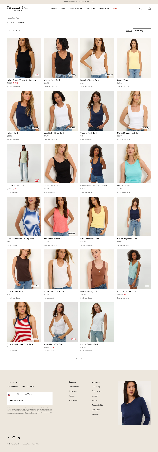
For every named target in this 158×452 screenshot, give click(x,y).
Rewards (95, 415)
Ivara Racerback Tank (89, 239)
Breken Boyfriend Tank (127, 239)
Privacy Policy (20, 413)
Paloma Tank (12, 133)
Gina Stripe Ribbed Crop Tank (20, 344)
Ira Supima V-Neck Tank (54, 239)
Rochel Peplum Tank (89, 344)
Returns (72, 396)
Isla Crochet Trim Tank (127, 292)
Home (9, 18)
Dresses (90, 8)
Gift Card (96, 410)
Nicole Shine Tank (52, 186)
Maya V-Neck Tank (52, 80)
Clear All (129, 31)
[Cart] (149, 8)
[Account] (145, 8)
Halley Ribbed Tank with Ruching (21, 80)
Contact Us (74, 387)
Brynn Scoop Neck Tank (54, 292)
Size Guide (73, 401)
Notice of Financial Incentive (31, 413)
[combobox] (11, 395)
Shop (53, 8)
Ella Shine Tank (123, 186)
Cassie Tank (122, 80)
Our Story (96, 387)
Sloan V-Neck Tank (88, 133)
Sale (115, 8)
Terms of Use (14, 413)
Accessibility (97, 405)
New (63, 8)
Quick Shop (24, 75)
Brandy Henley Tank (89, 292)
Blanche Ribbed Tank (89, 80)
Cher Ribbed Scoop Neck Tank (93, 186)
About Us (103, 8)
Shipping (73, 391)
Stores (95, 401)
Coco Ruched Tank (15, 186)
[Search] (140, 8)
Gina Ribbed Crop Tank (54, 133)
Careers (95, 396)
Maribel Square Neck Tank (128, 133)
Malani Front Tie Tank (53, 344)
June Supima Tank (15, 292)
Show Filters (13, 31)
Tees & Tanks (75, 8)
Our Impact (97, 391)
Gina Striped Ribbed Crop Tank (20, 239)
